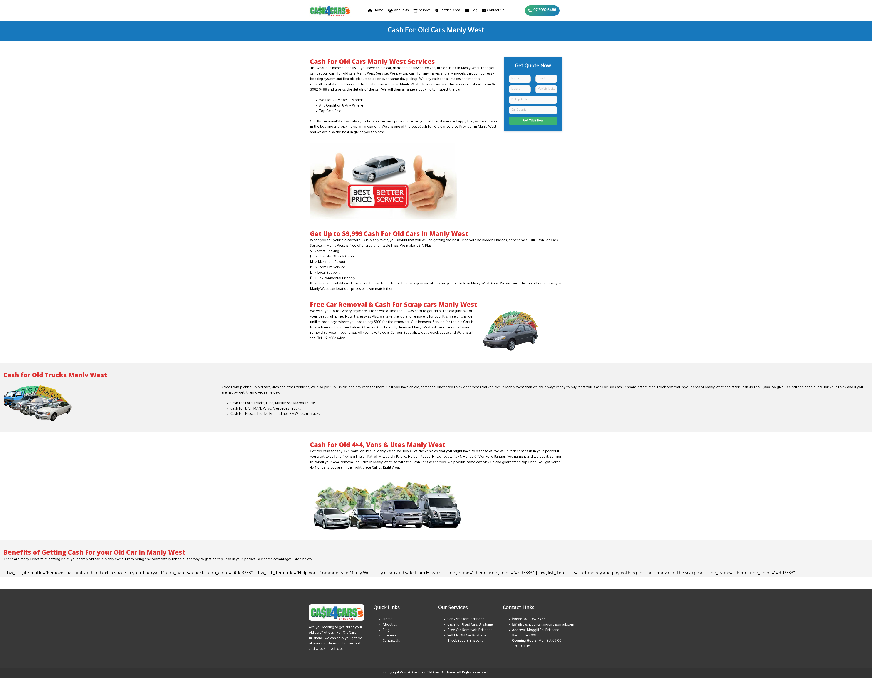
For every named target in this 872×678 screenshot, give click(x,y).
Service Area (450, 10)
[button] (542, 10)
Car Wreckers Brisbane (465, 619)
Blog (473, 10)
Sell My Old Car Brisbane (466, 636)
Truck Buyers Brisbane (465, 641)
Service (425, 10)
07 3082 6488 (535, 619)
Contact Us (495, 10)
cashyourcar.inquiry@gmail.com (548, 625)
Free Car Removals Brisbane (469, 630)
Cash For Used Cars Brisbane (470, 625)
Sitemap (389, 636)
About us (390, 625)
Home (378, 10)
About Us (401, 10)
